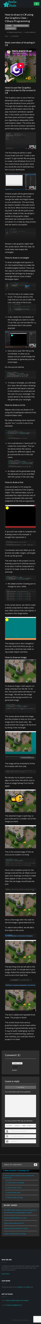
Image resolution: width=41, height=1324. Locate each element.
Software (20, 1287)
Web (27, 1287)
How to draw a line (14, 1192)
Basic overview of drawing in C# (17, 1170)
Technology (10, 28)
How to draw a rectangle (16, 1183)
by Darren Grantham (14, 32)
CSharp (8, 25)
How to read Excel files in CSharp (15, 1234)
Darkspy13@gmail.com (14, 1305)
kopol (15, 1067)
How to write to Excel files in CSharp (16, 1228)
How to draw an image (15, 1197)
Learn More (5, 1274)
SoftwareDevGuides (21, 25)
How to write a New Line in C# (14, 1223)
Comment (20, 1087)
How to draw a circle (14, 1188)
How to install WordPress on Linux (15, 1218)
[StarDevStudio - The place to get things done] (17, 4)
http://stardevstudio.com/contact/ (17, 1300)
